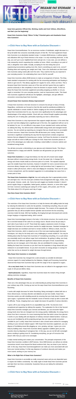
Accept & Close (52, 1)
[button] (53, 383)
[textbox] (38, 200)
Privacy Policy (22, 4)
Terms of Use (29, 4)
